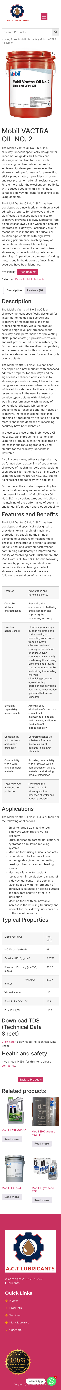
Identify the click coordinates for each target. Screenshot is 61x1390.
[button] (53, 53)
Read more (11, 1139)
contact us (8, 1065)
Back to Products (30, 1079)
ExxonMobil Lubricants (24, 39)
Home (5, 39)
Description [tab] (14, 290)
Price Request (27, 271)
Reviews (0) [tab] (35, 290)
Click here (8, 1041)
